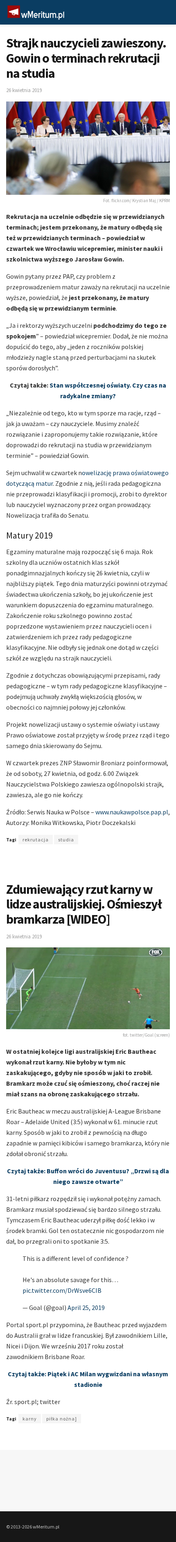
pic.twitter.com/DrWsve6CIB (62, 1290)
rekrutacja (36, 839)
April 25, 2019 (86, 1307)
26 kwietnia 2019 (24, 90)
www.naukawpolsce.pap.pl (131, 812)
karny (30, 1419)
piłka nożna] (61, 1419)
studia (66, 839)
